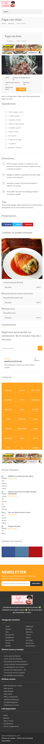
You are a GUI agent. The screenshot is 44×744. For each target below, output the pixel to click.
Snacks (22, 390)
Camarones (22, 429)
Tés (22, 448)
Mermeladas (30, 646)
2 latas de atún (13, 132)
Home (4, 23)
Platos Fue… (30, 643)
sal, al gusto (12, 136)
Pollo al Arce (8, 688)
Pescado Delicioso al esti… (13, 298)
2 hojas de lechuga (14, 140)
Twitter (18, 224)
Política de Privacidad (25, 738)
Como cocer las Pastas (12, 656)
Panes (35, 429)
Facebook (8, 224)
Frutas (7, 643)
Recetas (11, 23)
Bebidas (28, 629)
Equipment (8, 438)
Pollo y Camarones (11, 697)
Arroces (8, 429)
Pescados (9, 41)
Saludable (8, 400)
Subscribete (36, 583)
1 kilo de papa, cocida (15, 112)
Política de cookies (8, 738)
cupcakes (35, 448)
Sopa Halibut (8, 691)
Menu (6, 12)
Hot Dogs (29, 640)
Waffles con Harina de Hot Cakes (20, 476)
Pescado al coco (9, 313)
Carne (22, 409)
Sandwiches (9, 637)
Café (8, 448)
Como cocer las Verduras (13, 659)
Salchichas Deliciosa (11, 700)
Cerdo (22, 438)
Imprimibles (6, 741)
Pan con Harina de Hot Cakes (19, 512)
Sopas (22, 400)
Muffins (8, 646)
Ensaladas (36, 400)
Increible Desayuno (11, 702)
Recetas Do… (10, 635)
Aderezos (29, 632)
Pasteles (8, 390)
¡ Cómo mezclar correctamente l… (16, 664)
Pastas (35, 438)
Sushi (8, 419)
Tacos (7, 626)
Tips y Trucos (8, 721)
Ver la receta (12, 478)
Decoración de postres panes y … (16, 662)
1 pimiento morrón (14, 120)
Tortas (28, 635)
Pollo (35, 419)
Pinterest (28, 224)
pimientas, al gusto (14, 148)
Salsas (27, 637)
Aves (7, 632)
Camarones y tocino (11, 705)
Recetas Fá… (10, 640)
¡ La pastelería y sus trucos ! (14, 667)
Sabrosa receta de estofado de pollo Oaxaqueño (22, 493)
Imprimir (21, 89)
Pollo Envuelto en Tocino (13, 686)
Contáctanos (8, 724)
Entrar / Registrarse (11, 726)
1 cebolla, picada (14, 116)
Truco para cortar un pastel (14, 673)
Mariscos (22, 419)
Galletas (35, 409)
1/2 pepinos (12, 144)
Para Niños (35, 390)
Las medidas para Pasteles (14, 675)
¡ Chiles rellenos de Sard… (13, 282)
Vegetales (29, 626)
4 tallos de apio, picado (16, 124)
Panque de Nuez (14, 526)
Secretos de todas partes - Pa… (15, 670)
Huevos (8, 629)
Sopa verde (8, 694)
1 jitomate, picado (14, 128)
